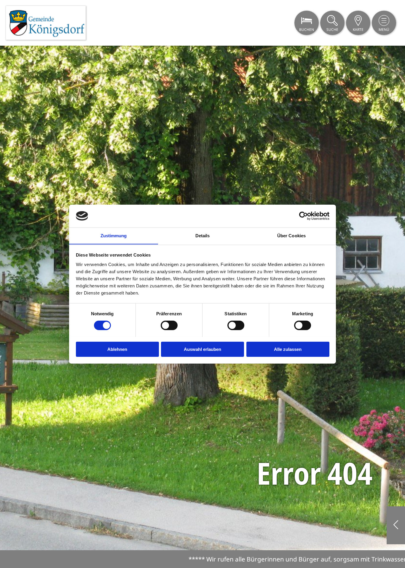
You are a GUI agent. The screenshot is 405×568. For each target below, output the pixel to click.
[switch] (169, 325)
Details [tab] (202, 235)
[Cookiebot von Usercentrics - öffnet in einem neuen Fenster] (303, 215)
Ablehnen (117, 348)
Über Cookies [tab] (291, 235)
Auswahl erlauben (202, 348)
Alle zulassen (288, 348)
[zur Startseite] (46, 23)
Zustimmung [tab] (114, 235)
